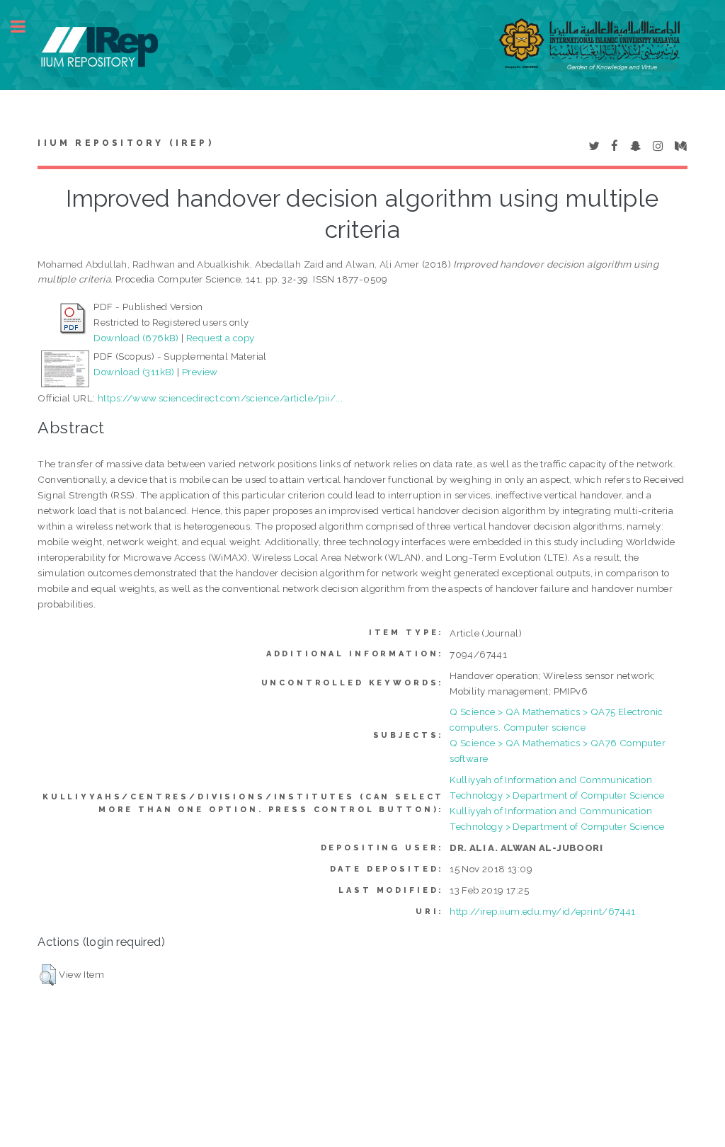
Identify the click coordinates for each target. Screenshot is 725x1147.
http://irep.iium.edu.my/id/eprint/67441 (543, 911)
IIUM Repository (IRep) (125, 143)
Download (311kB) (133, 371)
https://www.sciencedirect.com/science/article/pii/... (220, 398)
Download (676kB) (135, 337)
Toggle (25, 26)
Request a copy (220, 337)
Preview (200, 371)
